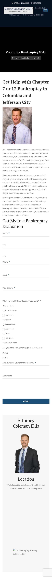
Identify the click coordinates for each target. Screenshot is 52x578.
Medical (8, 320)
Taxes (7, 333)
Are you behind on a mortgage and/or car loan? (23, 347)
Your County (9, 288)
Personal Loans (11, 343)
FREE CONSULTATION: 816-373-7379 (27, 3)
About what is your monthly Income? (19, 362)
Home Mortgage (11, 310)
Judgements (9, 329)
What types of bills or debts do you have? (22, 301)
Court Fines (9, 338)
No (6, 357)
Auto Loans (9, 315)
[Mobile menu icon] (45, 10)
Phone (6, 262)
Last (4, 256)
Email (6, 275)
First (4, 245)
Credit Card (9, 306)
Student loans (10, 324)
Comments (7, 375)
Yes (6, 353)
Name (6, 233)
